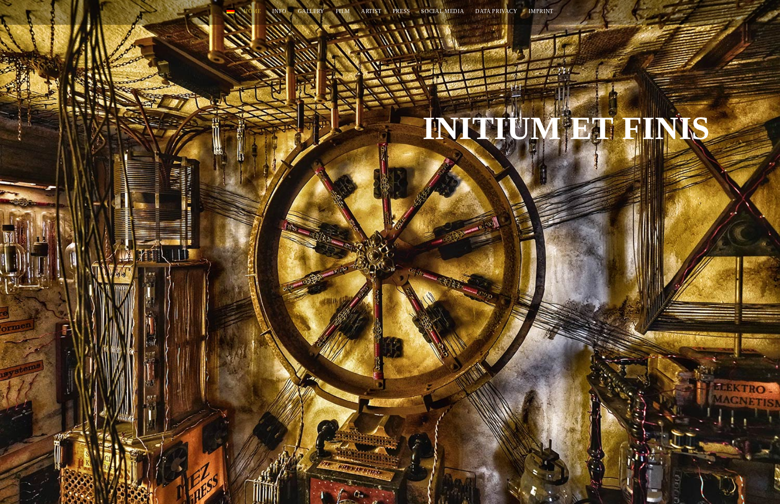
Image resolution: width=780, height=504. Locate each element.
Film (343, 11)
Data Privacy (496, 11)
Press (401, 11)
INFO (279, 11)
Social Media (442, 11)
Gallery (311, 11)
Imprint (541, 11)
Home (252, 11)
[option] (390, 252)
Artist (371, 11)
